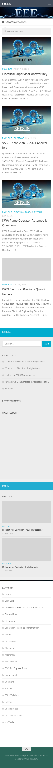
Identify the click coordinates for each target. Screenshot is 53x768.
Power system (11, 661)
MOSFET (9, 388)
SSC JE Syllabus (12, 695)
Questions (7, 69)
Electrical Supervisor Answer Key (24, 74)
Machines (9, 648)
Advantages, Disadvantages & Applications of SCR (27, 382)
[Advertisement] (26, 442)
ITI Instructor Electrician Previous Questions (25, 361)
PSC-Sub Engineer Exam (16, 668)
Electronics (10, 621)
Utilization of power (14, 715)
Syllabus (8, 702)
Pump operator (12, 675)
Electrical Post (22, 212)
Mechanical (10, 654)
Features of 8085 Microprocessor (20, 375)
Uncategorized (11, 708)
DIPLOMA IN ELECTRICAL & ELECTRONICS (24, 607)
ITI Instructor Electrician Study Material (22, 368)
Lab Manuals (10, 641)
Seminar (9, 688)
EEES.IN (6, 3)
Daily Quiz (7, 138)
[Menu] (49, 3)
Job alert (8, 634)
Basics (8, 594)
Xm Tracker (10, 722)
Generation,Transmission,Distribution (22, 627)
